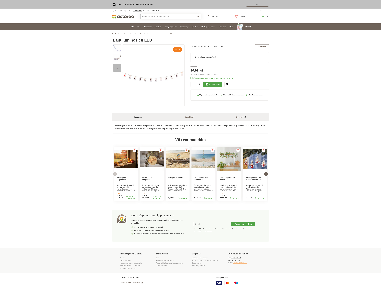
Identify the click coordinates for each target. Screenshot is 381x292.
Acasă (114, 34)
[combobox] (166, 16)
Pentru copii (184, 27)
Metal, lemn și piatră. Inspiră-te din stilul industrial (135, 4)
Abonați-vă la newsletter (243, 224)
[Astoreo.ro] (124, 16)
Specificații (189, 117)
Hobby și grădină (170, 27)
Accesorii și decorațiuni (130, 34)
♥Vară (231, 27)
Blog (157, 258)
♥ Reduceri (221, 27)
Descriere (138, 117)
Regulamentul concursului (165, 260)
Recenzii (241, 117)
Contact (122, 258)
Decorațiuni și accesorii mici (148, 34)
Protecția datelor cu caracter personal (205, 260)
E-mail (197, 224)
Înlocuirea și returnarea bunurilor (131, 263)
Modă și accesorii (208, 27)
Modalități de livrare (262, 11)
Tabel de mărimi (161, 265)
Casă (139, 27)
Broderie (195, 27)
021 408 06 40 (236, 258)
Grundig (221, 46)
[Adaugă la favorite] (226, 84)
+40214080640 (137, 11)
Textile (132, 27)
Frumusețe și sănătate (152, 27)
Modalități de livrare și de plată (130, 265)
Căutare (196, 16)
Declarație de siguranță (200, 258)
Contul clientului (125, 260)
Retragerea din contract (128, 268)
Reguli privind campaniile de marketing (169, 263)
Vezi (257, 4)
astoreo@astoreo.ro (240, 263)
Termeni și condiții (198, 265)
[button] (115, 174)
